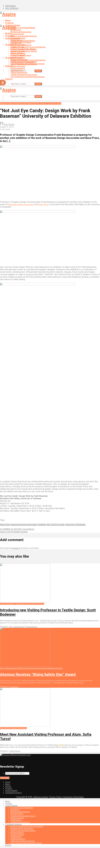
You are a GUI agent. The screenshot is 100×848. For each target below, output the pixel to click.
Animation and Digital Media (22, 28)
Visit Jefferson (11, 8)
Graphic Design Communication (47, 103)
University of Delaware (75, 524)
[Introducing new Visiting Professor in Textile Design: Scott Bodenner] (25, 602)
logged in (16, 548)
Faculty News (26, 103)
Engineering (15, 43)
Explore (9, 79)
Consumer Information (73, 797)
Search (38, 71)
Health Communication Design (23, 64)
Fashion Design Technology (22, 62)
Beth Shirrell (8, 124)
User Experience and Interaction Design (27, 77)
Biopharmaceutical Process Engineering (27, 47)
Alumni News (5, 668)
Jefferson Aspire (40, 797)
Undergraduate (12, 38)
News (8, 20)
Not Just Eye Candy (56, 524)
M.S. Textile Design (18, 604)
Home (7, 782)
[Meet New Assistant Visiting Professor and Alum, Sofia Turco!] (25, 726)
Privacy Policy (55, 797)
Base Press (43, 204)
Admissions (10, 6)
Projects (9, 23)
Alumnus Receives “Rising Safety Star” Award (38, 674)
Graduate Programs (15, 57)
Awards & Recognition (10, 103)
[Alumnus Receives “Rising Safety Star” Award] (25, 666)
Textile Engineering (18, 73)
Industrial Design (17, 51)
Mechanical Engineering (20, 32)
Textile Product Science (20, 55)
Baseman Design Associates (21, 204)
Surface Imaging (17, 68)
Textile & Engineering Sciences (23, 75)
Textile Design (16, 53)
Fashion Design (17, 34)
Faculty (8, 786)
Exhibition (42, 524)
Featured (40, 604)
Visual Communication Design (23, 36)
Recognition (58, 668)
